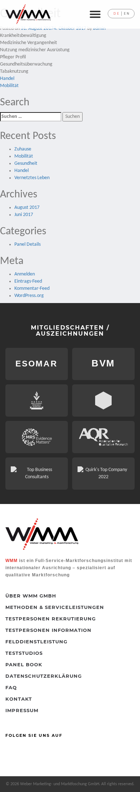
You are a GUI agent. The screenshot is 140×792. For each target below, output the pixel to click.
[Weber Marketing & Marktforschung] (28, 14)
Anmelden (24, 274)
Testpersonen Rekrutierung (50, 618)
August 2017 (26, 207)
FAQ (11, 687)
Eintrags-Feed (28, 281)
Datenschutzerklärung (43, 676)
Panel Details (27, 244)
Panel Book (23, 664)
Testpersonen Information (48, 630)
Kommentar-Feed (32, 288)
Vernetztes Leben (32, 178)
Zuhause (22, 149)
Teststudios (24, 653)
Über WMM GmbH (30, 596)
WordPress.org (29, 295)
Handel (7, 78)
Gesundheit (25, 163)
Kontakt (18, 699)
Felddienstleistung (36, 641)
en (127, 13)
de (116, 13)
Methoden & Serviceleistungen (54, 607)
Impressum (21, 710)
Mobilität (9, 85)
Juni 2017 (23, 214)
